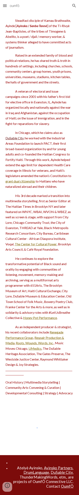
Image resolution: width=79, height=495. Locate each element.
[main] (39, 206)
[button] (5, 5)
